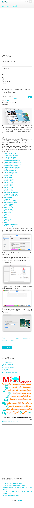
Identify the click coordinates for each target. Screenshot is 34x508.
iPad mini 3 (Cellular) (9, 187)
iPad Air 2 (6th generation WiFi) (12, 160)
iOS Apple (8, 100)
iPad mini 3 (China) (8, 184)
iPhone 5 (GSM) (8, 205)
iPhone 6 (6, 214)
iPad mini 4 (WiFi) (8, 189)
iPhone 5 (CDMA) (8, 204)
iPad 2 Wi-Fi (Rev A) (9, 197)
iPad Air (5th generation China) (12, 167)
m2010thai (19, 500)
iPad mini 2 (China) (8, 182)
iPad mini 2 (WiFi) (8, 180)
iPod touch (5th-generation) (11, 224)
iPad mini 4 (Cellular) (9, 190)
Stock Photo (5, 369)
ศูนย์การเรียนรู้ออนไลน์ (9, 6)
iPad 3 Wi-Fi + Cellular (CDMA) (11, 195)
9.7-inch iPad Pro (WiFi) (10, 157)
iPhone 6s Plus (7, 219)
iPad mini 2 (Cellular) (9, 179)
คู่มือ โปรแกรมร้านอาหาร (8, 367)
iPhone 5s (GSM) (8, 212)
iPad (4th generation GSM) (10, 170)
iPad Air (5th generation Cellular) (12, 164)
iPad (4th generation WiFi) (10, 172)
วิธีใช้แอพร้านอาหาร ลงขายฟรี (9, 372)
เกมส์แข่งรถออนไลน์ (7, 362)
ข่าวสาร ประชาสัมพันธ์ (9, 61)
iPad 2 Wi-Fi (7, 199)
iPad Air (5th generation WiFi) (11, 165)
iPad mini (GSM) (8, 175)
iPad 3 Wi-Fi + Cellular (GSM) (11, 194)
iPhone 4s (6, 222)
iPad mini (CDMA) (8, 174)
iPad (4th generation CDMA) (11, 169)
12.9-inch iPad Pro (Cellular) (11, 155)
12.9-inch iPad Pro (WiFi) (10, 154)
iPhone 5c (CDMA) (8, 207)
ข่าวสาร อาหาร (7, 64)
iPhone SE (6, 221)
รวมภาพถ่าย (6, 68)
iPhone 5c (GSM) (8, 209)
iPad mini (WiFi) (8, 177)
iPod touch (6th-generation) (11, 226)
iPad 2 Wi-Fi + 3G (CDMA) (10, 202)
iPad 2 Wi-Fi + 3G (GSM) (10, 200)
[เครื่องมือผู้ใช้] (30, 97)
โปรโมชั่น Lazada (6, 371)
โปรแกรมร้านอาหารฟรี (8, 420)
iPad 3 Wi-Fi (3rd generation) (11, 192)
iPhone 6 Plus (7, 216)
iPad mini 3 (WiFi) (8, 185)
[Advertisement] (17, 26)
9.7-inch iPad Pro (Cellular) (10, 159)
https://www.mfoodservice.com (10, 421)
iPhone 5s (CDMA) (8, 211)
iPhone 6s (6, 217)
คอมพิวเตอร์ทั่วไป (12, 99)
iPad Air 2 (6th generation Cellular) (13, 162)
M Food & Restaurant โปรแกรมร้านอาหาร (12, 366)
